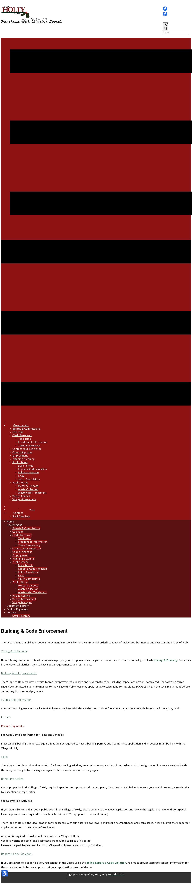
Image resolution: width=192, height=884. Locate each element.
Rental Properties (12, 778)
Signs (4, 756)
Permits (6, 717)
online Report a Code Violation (106, 862)
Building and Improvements (19, 673)
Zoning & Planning (165, 660)
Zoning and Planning (14, 651)
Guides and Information (16, 699)
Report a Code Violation (16, 854)
